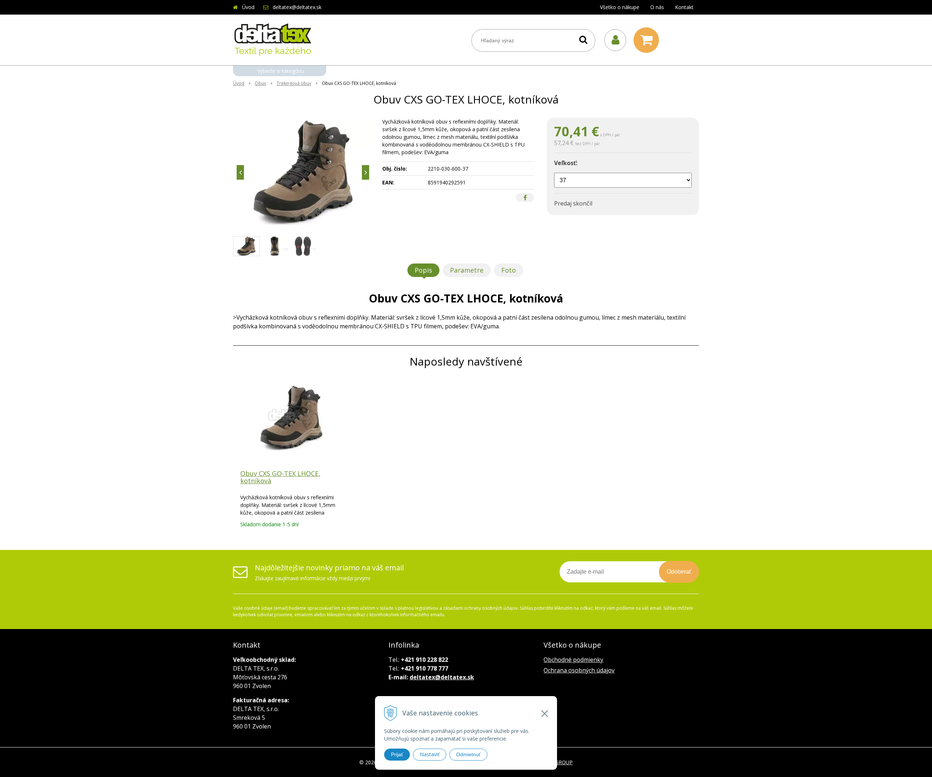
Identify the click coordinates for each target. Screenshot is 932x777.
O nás (657, 7)
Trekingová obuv (294, 83)
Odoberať (679, 572)
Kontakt (684, 7)
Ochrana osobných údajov (579, 670)
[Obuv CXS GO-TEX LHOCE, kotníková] (303, 172)
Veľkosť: (565, 163)
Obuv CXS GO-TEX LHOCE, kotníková (280, 477)
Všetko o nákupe (619, 7)
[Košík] (648, 40)
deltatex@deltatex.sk (297, 7)
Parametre (466, 270)
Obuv (260, 83)
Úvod (248, 7)
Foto (508, 270)
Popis (423, 270)
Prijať (397, 754)
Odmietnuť (468, 754)
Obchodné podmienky (573, 660)
